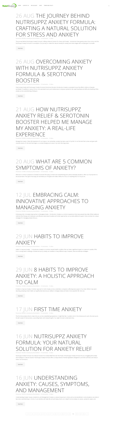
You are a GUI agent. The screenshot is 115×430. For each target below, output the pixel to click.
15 (80, 414)
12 (69, 414)
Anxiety (29, 38)
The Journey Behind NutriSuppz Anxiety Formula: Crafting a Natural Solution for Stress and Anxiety (56, 25)
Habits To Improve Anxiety (50, 239)
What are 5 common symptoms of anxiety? (54, 164)
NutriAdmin (36, 38)
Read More (20, 48)
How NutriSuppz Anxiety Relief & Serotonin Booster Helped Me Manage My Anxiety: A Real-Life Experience (54, 122)
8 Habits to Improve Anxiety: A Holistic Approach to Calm (55, 276)
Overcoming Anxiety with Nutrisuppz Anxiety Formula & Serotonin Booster (54, 71)
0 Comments (44, 38)
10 (62, 414)
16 (83, 414)
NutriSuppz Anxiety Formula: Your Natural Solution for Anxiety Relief (54, 342)
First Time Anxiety (58, 309)
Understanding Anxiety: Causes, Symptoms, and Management (52, 384)
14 (76, 414)
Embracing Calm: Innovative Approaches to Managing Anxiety (52, 201)
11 (66, 414)
